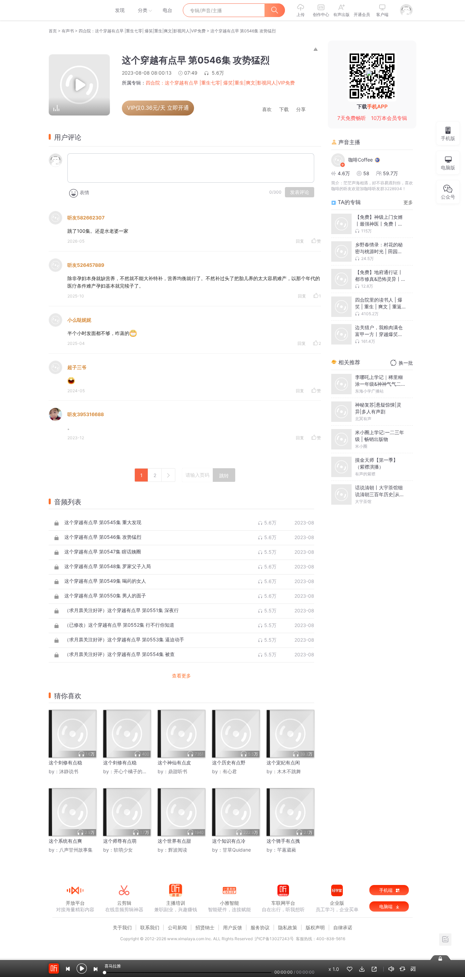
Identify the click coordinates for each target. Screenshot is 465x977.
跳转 (224, 475)
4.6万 (344, 173)
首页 (53, 30)
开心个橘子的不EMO (136, 771)
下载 (284, 109)
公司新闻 (177, 927)
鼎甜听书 (177, 771)
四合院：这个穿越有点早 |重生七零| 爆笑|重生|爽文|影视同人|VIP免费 (142, 30)
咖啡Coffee (360, 160)
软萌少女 (123, 850)
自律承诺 (342, 927)
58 (366, 173)
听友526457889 (85, 265)
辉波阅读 (177, 850)
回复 (300, 241)
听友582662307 (86, 217)
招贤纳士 (204, 927)
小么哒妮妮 (79, 320)
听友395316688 (85, 414)
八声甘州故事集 (76, 850)
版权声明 (315, 927)
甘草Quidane (237, 850)
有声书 (68, 30)
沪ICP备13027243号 (274, 938)
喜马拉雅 (75, 10)
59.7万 (390, 173)
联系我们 (149, 927)
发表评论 (299, 192)
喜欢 (267, 109)
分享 (301, 109)
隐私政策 (287, 927)
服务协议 (260, 927)
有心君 (230, 771)
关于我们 (122, 927)
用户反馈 (232, 927)
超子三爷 (76, 367)
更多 (408, 202)
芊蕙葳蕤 (286, 850)
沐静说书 (68, 771)
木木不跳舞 (289, 771)
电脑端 (386, 906)
